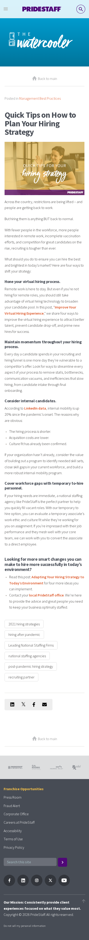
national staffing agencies (27, 656)
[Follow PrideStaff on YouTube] (64, 884)
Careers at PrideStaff (19, 822)
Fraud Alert (12, 805)
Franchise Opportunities (24, 789)
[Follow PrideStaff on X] (50, 884)
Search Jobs (80, 9)
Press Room (12, 797)
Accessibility (13, 830)
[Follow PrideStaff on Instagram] (36, 884)
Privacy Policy (14, 847)
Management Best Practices (40, 98)
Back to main (47, 78)
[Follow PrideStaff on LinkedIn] (23, 884)
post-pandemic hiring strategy (30, 666)
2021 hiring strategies (24, 624)
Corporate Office (16, 814)
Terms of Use (13, 839)
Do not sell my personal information (25, 925)
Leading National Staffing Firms (31, 645)
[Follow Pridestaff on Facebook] (9, 884)
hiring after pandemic (24, 634)
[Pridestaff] (42, 9)
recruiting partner (21, 677)
